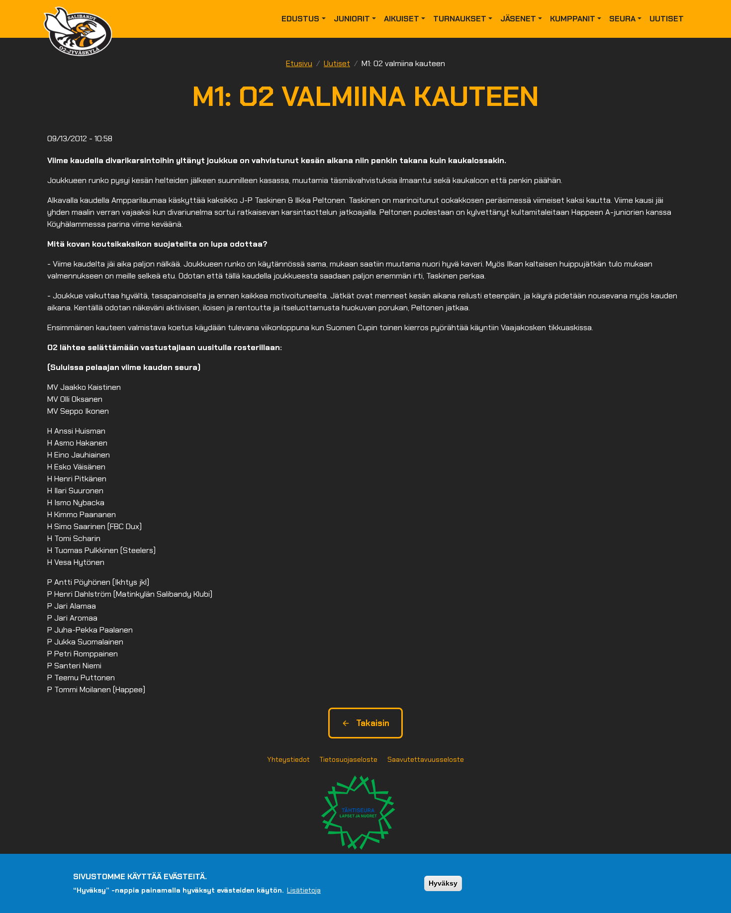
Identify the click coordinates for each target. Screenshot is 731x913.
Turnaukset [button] (459, 18)
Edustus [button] (300, 18)
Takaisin (372, 723)
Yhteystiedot (288, 759)
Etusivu (299, 63)
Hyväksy (443, 883)
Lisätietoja (304, 889)
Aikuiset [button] (401, 18)
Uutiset (666, 18)
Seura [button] (622, 18)
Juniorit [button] (352, 18)
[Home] (81, 18)
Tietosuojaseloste (348, 759)
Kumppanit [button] (572, 18)
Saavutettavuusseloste (425, 759)
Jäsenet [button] (518, 18)
